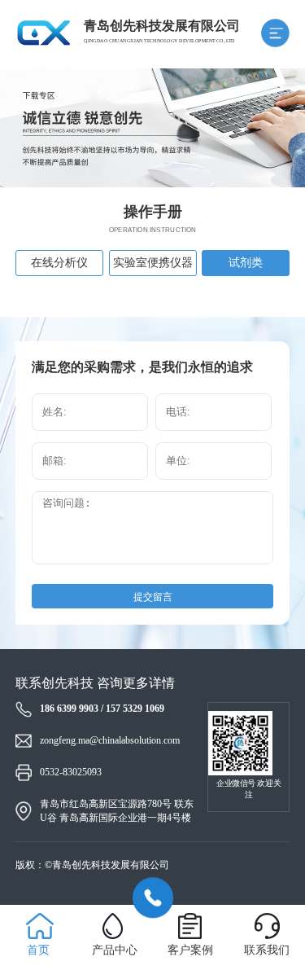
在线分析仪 (59, 263)
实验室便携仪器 (153, 263)
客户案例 (190, 950)
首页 (38, 950)
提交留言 (152, 597)
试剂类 (246, 263)
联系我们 (267, 950)
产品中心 (114, 950)
